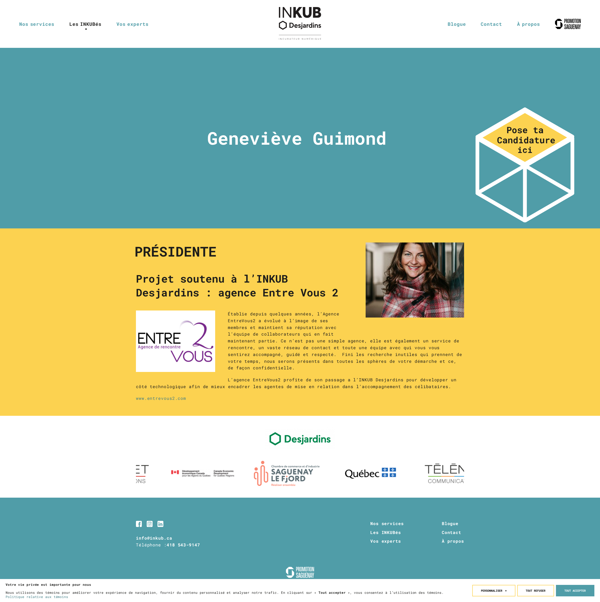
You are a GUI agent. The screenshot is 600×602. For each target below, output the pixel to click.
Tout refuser (535, 590)
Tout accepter (575, 590)
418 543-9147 (183, 545)
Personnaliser (494, 590)
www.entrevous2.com (161, 398)
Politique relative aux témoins (37, 596)
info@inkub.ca (154, 538)
